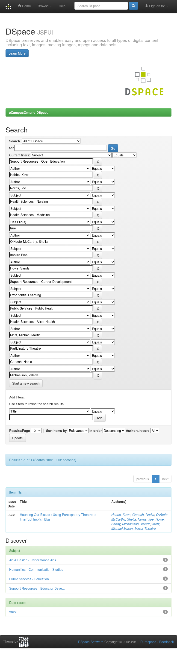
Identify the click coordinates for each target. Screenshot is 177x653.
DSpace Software (90, 641)
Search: (15, 141)
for (11, 148)
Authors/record (138, 430)
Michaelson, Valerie (136, 523)
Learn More (17, 53)
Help (62, 5)
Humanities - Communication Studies (36, 569)
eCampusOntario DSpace (28, 112)
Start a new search (26, 383)
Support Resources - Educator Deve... (37, 588)
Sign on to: (157, 5)
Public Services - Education (29, 579)
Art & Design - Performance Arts (32, 560)
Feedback (166, 641)
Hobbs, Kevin (120, 514)
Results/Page (19, 430)
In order (95, 430)
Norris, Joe (146, 519)
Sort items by (56, 430)
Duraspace (148, 641)
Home (26, 5)
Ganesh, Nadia (143, 514)
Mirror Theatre (145, 528)
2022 (13, 612)
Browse (44, 5)
